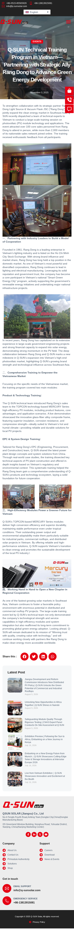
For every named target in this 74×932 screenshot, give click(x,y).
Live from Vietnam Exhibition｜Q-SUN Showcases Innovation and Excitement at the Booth (45, 776)
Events (37, 41)
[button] (68, 22)
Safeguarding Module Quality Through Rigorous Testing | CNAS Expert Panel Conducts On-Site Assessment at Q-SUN (44, 722)
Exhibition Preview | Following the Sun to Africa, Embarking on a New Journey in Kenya (44, 739)
